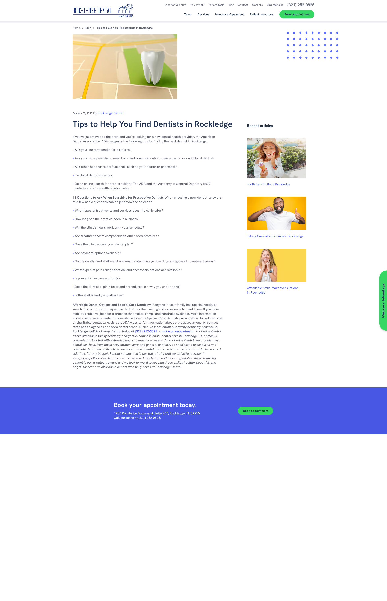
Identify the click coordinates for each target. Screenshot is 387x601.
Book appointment (255, 411)
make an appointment (178, 331)
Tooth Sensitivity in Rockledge (268, 184)
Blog (88, 28)
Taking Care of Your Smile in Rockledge (275, 236)
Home (76, 28)
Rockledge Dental (110, 113)
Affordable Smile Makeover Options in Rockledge (273, 290)
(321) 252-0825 (146, 331)
